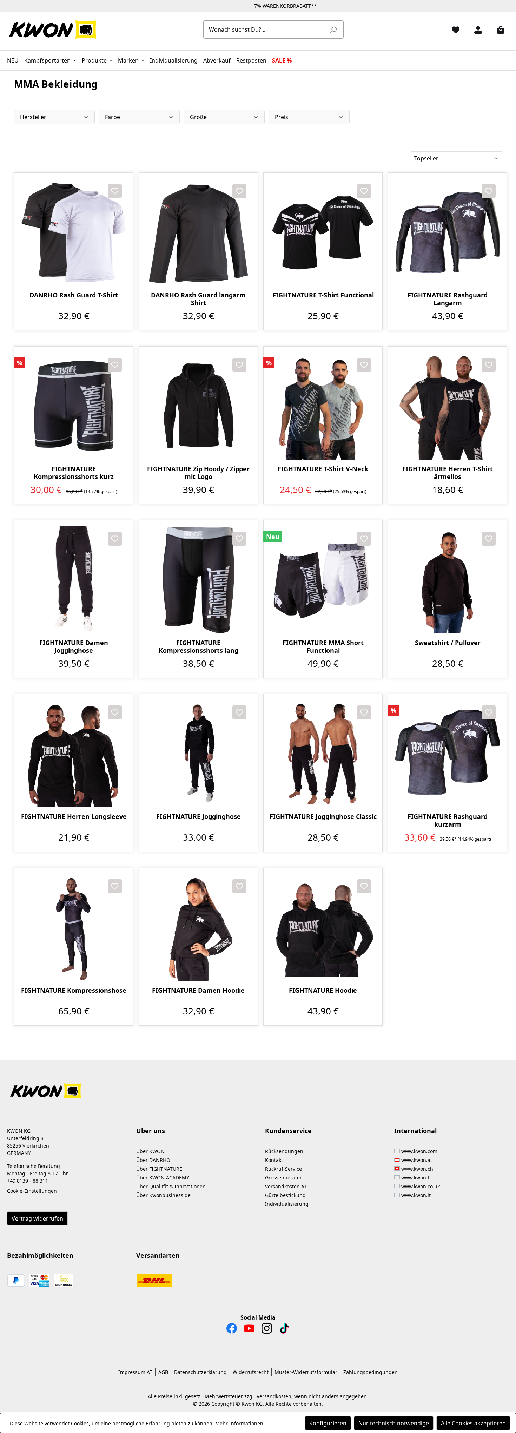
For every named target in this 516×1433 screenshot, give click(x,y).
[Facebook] (231, 1330)
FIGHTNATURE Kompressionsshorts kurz (74, 472)
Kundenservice (288, 1130)
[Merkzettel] (453, 29)
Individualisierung (287, 1204)
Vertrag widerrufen (37, 1218)
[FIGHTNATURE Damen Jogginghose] (73, 579)
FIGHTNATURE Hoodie (323, 990)
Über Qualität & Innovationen (171, 1186)
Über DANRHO (153, 1160)
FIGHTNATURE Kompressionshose (73, 990)
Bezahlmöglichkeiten (40, 1255)
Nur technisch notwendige (393, 1423)
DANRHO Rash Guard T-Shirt (73, 295)
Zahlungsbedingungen (370, 1372)
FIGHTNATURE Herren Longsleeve (74, 817)
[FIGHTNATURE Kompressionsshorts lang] (198, 579)
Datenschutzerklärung (200, 1372)
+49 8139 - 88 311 (27, 1180)
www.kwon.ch (417, 1168)
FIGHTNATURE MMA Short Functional (323, 646)
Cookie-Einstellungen (32, 1191)
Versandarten (158, 1255)
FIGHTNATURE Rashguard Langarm (448, 299)
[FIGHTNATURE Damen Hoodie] (198, 927)
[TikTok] (284, 1330)
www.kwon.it (416, 1195)
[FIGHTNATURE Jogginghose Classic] (323, 753)
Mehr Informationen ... (242, 1423)
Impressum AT (135, 1372)
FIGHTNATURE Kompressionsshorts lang (198, 646)
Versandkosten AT (286, 1186)
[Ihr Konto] (475, 29)
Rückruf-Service (283, 1168)
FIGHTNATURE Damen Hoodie (198, 990)
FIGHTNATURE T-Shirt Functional (323, 295)
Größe (198, 117)
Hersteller (33, 117)
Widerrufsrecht (251, 1372)
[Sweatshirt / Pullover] (447, 579)
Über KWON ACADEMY (162, 1177)
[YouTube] (249, 1330)
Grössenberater (283, 1177)
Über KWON (150, 1151)
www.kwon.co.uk (420, 1186)
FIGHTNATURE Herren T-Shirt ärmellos (447, 472)
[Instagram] (267, 1330)
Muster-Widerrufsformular (305, 1372)
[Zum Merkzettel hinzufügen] (115, 191)
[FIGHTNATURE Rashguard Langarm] (447, 232)
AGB (163, 1372)
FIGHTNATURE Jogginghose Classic (323, 817)
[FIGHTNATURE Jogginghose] (198, 753)
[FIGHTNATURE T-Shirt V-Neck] (323, 406)
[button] (258, 1086)
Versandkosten (274, 1396)
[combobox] (265, 29)
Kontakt (274, 1160)
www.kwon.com (419, 1151)
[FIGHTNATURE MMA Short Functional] (323, 579)
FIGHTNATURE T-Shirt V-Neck (323, 469)
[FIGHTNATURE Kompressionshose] (73, 927)
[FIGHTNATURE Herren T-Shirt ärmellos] (447, 406)
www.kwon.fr (416, 1177)
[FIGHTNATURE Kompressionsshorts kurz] (73, 406)
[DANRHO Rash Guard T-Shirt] (73, 232)
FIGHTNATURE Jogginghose (198, 817)
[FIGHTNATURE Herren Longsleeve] (73, 753)
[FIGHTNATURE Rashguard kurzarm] (447, 753)
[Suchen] (333, 29)
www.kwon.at (416, 1160)
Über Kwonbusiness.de (163, 1195)
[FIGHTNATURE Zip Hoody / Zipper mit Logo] (198, 406)
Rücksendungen (284, 1151)
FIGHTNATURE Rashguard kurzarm (448, 820)
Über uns (150, 1130)
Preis (281, 117)
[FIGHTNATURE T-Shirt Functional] (323, 232)
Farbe (112, 117)
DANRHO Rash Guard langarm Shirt (198, 299)
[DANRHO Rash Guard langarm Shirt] (198, 232)
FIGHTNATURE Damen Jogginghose (73, 646)
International (415, 1130)
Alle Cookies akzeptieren (473, 1423)
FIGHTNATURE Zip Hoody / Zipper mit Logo (198, 472)
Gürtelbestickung (285, 1195)
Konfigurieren (327, 1423)
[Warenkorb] (498, 29)
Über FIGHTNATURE (159, 1168)
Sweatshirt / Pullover (448, 643)
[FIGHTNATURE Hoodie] (323, 927)
